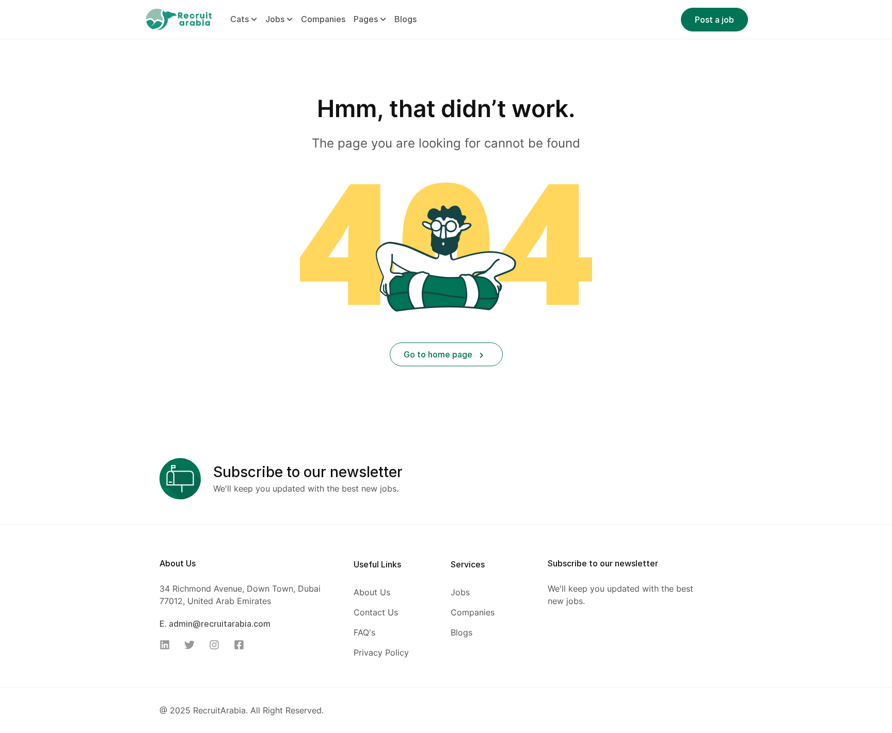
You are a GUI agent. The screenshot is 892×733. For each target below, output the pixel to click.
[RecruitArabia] (178, 18)
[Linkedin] (167, 645)
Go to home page (439, 354)
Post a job (714, 19)
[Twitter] (192, 645)
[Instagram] (217, 645)
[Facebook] (242, 645)
